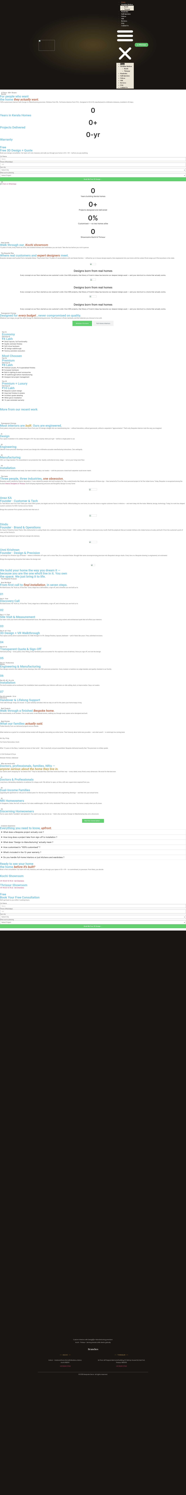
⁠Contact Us (125, 26)
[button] (125, 45)
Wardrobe (124, 12)
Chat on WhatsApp (8, 184)
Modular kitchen (127, 4)
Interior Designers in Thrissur (15, 484)
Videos (123, 16)
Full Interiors (126, 14)
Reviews (124, 21)
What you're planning (7, 173)
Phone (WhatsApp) (6, 162)
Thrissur (127, 9)
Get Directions (19, 881)
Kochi (126, 7)
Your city (3, 167)
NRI (122, 19)
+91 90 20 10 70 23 (6, 881)
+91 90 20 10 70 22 (6, 888)
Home (123, 2)
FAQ (122, 23)
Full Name (3, 156)
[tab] (82, 323)
